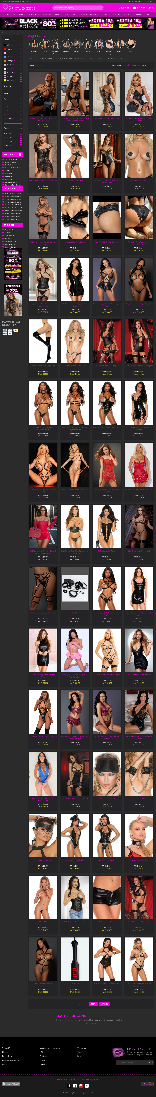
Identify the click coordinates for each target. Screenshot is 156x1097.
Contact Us (6, 1048)
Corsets (58, 15)
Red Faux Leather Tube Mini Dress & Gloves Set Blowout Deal (43, 552)
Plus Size (105, 15)
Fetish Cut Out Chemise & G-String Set (139, 366)
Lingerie (22, 15)
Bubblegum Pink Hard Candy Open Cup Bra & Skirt (74, 676)
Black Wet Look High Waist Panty (107, 242)
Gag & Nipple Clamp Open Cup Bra (138, 304)
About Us (6, 1064)
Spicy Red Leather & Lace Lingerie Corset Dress (107, 490)
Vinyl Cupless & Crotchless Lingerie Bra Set (107, 614)
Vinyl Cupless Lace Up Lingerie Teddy (106, 427)
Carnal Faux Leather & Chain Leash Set (43, 736)
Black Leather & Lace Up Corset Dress (43, 180)
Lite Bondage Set (75, 613)
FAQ (41, 1052)
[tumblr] (69, 1086)
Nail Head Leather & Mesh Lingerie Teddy (106, 985)
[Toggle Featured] (20, 154)
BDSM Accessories (44, 53)
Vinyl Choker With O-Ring (139, 860)
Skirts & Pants (120, 53)
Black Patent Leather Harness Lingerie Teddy (107, 676)
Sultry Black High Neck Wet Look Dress (43, 676)
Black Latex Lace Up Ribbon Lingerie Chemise (139, 428)
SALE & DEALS (34, 15)
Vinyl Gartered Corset (107, 860)
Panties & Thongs (109, 53)
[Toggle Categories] (20, 188)
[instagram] (87, 1086)
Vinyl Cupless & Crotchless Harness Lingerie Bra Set (75, 428)
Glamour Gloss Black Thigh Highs (43, 366)
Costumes (47, 15)
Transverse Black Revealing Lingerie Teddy (43, 490)
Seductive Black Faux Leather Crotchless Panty (138, 243)
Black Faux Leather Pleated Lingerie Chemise (139, 119)
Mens (131, 51)
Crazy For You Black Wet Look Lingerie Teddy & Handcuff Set (75, 119)
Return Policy (7, 1056)
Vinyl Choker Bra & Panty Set (138, 922)
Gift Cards (44, 1056)
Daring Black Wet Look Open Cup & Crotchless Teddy (43, 119)
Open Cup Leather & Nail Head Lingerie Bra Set (43, 428)
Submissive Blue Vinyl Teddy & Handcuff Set (43, 799)
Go (149, 1062)
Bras (75, 15)
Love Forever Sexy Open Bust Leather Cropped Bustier (74, 552)
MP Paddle (75, 984)
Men (147, 15)
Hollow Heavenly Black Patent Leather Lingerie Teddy (107, 181)
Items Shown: (117, 65)
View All (34, 51)
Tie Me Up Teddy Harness (43, 984)
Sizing (42, 1060)
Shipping (6, 1052)
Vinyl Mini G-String (43, 922)
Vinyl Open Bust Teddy (75, 180)
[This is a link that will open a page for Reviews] (147, 1084)
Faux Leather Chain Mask (43, 860)
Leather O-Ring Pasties (138, 180)
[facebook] (75, 1086)
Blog (79, 1056)
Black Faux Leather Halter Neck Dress (138, 675)
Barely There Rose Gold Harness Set (75, 489)
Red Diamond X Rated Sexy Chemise (75, 798)
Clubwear (94, 15)
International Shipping (11, 1060)
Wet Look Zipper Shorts (106, 922)
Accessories (137, 15)
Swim (67, 15)
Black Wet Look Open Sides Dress (107, 118)
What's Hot (11, 15)
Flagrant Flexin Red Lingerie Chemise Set (138, 490)
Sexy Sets (76, 51)
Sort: (133, 65)
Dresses (83, 15)
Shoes (126, 15)
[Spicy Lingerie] (26, 7)
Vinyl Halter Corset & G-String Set (107, 366)
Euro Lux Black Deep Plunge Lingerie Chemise (138, 737)
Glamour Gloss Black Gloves (74, 242)
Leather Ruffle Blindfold (106, 798)
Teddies (88, 51)
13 (86, 1004)
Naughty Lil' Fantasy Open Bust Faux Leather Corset (43, 305)
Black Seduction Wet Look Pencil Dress (139, 614)
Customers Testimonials (50, 1048)
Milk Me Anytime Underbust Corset (75, 922)
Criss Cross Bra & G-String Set (139, 551)
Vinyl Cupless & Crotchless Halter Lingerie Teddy (138, 985)
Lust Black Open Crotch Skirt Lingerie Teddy (106, 305)
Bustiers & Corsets (55, 53)
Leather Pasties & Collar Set (75, 366)
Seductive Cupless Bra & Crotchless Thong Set (43, 243)
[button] (12, 264)
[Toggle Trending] (20, 225)
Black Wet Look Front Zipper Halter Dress (74, 305)
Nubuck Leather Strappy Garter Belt (43, 613)
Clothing (116, 15)
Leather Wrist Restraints (139, 798)
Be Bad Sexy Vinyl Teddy (107, 551)
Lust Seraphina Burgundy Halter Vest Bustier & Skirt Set (74, 737)
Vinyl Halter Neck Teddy (75, 860)
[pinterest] (81, 1086)
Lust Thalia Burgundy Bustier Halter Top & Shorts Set (107, 737)
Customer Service (136, 1)
